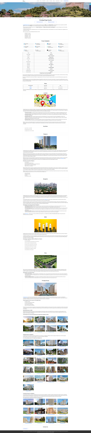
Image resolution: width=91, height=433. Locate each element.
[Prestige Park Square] (51, 419)
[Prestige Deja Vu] (51, 401)
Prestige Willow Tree (62, 364)
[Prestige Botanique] (40, 410)
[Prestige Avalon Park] (51, 369)
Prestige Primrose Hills (28, 364)
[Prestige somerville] (51, 328)
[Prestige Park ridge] (62, 319)
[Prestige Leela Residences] (51, 410)
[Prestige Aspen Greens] (28, 378)
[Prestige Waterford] (62, 351)
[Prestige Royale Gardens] (28, 419)
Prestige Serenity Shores (39, 346)
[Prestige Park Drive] (28, 387)
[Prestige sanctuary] (51, 351)
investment (62, 158)
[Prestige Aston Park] (51, 378)
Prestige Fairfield (39, 405)
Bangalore (46, 199)
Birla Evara (26, 213)
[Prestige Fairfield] (40, 401)
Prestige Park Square (51, 423)
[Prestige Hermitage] (28, 410)
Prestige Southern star (40, 323)
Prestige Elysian (62, 405)
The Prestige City (28, 373)
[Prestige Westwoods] (28, 401)
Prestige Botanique (39, 414)
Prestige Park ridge (62, 323)
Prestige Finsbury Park (40, 364)
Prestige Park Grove (51, 346)
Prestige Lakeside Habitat (62, 414)
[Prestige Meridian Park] (40, 369)
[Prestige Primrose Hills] (28, 360)
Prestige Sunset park (28, 323)
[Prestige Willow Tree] (62, 360)
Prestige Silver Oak (62, 423)
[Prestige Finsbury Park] (40, 360)
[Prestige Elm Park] (40, 351)
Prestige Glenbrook (28, 346)
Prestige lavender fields (62, 346)
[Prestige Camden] (40, 328)
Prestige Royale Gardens (28, 423)
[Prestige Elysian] (62, 401)
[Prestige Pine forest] (62, 328)
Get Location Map (45, 99)
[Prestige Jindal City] (51, 360)
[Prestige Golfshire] (40, 419)
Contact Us (25, 428)
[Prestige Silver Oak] (62, 419)
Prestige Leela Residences (51, 414)
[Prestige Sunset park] (28, 319)
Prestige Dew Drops (28, 355)
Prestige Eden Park (62, 373)
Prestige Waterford (62, 355)
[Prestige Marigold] (62, 378)
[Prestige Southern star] (40, 319)
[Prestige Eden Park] (62, 369)
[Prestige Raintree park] (28, 328)
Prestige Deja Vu (51, 405)
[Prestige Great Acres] (40, 378)
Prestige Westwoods (28, 405)
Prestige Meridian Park (40, 373)
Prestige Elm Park (39, 355)
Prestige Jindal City (51, 364)
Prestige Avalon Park (51, 373)
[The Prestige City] (28, 369)
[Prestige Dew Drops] (28, 351)
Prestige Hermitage (28, 414)
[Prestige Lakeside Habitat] (62, 410)
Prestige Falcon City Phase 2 (51, 323)
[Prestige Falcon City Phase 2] (51, 319)
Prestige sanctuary (51, 355)
